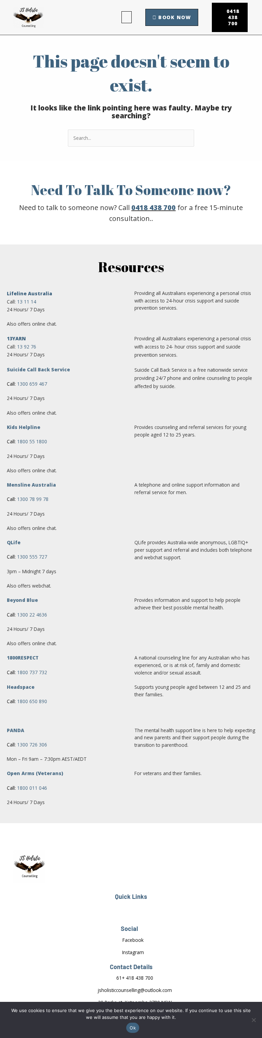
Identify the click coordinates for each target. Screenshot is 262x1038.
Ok (133, 1027)
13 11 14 (26, 301)
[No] (253, 1020)
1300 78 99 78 (32, 499)
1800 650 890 (32, 701)
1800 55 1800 (32, 441)
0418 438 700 (153, 207)
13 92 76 (26, 346)
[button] (126, 17)
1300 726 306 (32, 744)
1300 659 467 (32, 384)
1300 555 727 (32, 556)
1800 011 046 (32, 788)
